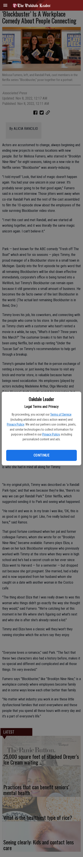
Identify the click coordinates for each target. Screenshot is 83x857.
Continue (41, 455)
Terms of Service (60, 414)
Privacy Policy (15, 424)
